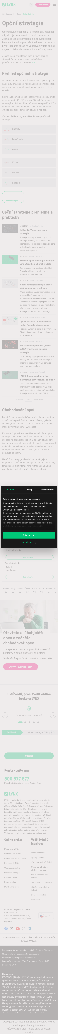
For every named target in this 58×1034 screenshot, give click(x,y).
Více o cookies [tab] (47, 489)
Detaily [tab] (29, 489)
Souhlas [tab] (10, 489)
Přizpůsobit (27, 543)
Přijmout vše (29, 535)
